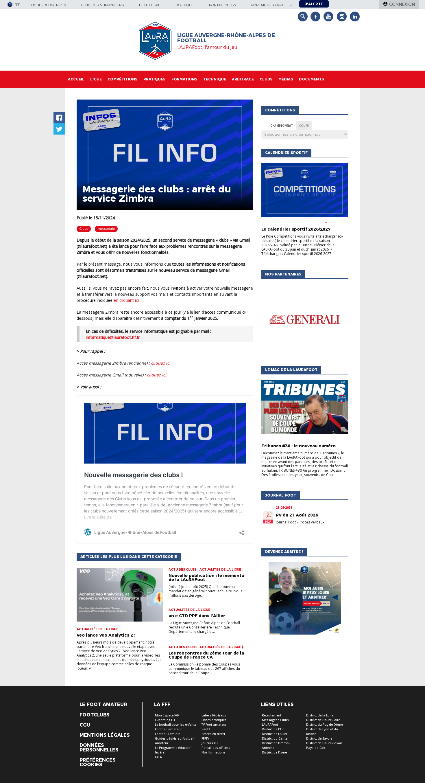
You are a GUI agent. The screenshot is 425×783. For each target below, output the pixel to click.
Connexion (402, 4)
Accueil (76, 79)
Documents (311, 79)
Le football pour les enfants (176, 725)
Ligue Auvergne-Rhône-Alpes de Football (226, 38)
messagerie (106, 229)
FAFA (158, 757)
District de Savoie (319, 738)
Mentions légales (105, 735)
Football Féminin (167, 734)
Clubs (266, 79)
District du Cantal (275, 738)
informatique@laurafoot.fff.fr (113, 337)
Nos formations (214, 752)
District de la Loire (319, 715)
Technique (214, 79)
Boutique (184, 5)
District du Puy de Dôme (324, 725)
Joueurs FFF (210, 743)
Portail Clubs (222, 5)
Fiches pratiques (214, 720)
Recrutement (271, 715)
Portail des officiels (271, 5)
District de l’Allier (274, 734)
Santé (206, 729)
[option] (304, 321)
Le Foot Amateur (103, 704)
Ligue (96, 79)
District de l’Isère (274, 752)
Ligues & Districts (48, 5)
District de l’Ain (273, 729)
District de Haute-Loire (323, 720)
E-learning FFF (165, 720)
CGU (85, 725)
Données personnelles (99, 747)
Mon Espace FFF (167, 715)
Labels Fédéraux (214, 715)
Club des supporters (102, 5)
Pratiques (154, 79)
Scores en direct (213, 734)
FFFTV (205, 738)
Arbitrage (243, 79)
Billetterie (149, 5)
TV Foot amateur (214, 725)
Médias (285, 79)
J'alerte (314, 4)
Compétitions (123, 79)
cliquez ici (160, 363)
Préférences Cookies (97, 762)
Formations (184, 79)
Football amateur (168, 729)
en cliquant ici (126, 300)
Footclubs (94, 715)
